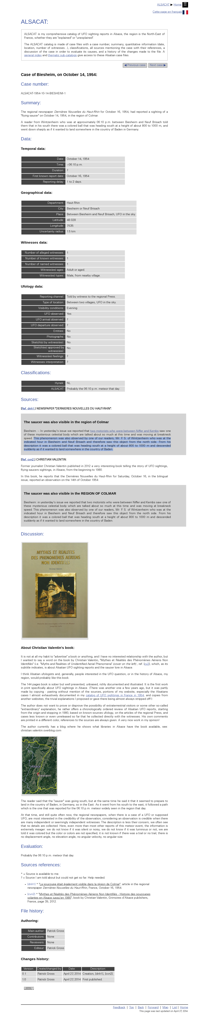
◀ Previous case (134, 65)
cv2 (147, 664)
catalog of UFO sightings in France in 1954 (115, 695)
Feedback (119, 1007)
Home (178, 4)
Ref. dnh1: (28, 408)
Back (141, 1007)
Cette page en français (167, 12)
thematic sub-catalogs (62, 55)
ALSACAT (163, 4)
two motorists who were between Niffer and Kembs (124, 431)
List (174, 1007)
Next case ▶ (158, 65)
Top (131, 1007)
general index (33, 55)
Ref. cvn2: (28, 459)
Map (165, 1007)
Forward (153, 1007)
